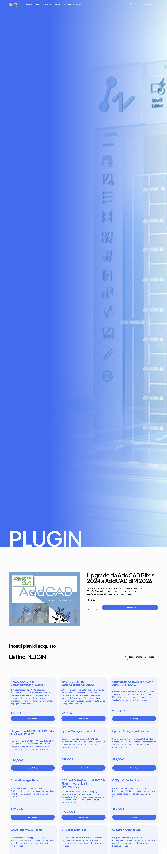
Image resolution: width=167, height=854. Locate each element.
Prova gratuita (77, 4)
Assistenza (57, 4)
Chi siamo (29, 4)
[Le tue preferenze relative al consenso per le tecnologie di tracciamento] (164, 851)
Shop (69, 4)
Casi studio (47, 4)
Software (37, 4)
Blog (64, 4)
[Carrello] (136, 4)
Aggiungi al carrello (130, 607)
